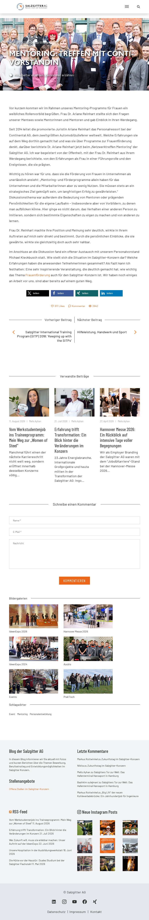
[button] (37, 293)
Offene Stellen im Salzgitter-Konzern (29, 789)
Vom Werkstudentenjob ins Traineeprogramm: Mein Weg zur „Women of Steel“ (28, 437)
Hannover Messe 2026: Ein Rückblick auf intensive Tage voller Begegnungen (117, 437)
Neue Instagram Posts (99, 812)
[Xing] (95, 903)
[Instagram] (64, 903)
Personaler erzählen (59, 75)
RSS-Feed (20, 811)
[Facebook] (84, 903)
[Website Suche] (138, 7)
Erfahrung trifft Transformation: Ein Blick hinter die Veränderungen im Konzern (70, 440)
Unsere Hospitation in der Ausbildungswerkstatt (36, 850)
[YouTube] (74, 903)
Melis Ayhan (35, 421)
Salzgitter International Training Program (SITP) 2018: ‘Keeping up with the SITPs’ (44, 336)
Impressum (77, 912)
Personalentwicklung (40, 714)
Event (12, 714)
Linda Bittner (40, 42)
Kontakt (96, 912)
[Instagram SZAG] (84, 827)
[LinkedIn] (54, 903)
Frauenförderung (37, 275)
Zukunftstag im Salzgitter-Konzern (120, 759)
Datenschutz (56, 912)
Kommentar (78, 306)
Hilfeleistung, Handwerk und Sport (102, 332)
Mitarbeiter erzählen (29, 75)
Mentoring (22, 714)
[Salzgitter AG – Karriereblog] (32, 6)
